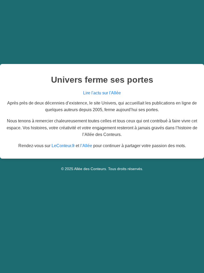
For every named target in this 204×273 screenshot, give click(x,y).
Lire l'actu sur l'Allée (102, 93)
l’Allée (86, 145)
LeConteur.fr (63, 145)
